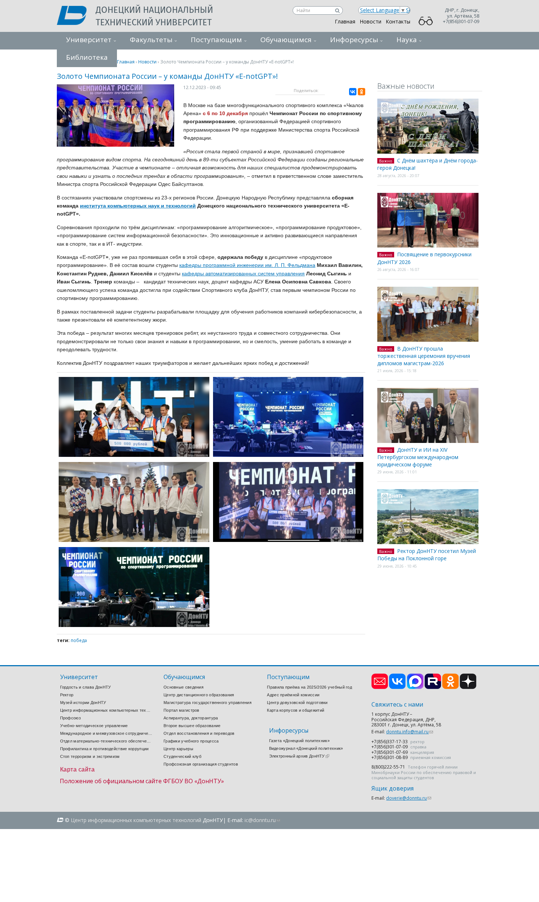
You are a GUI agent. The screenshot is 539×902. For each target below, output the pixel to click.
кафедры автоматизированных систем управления (243, 273)
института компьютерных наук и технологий (138, 206)
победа (79, 640)
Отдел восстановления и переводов (199, 733)
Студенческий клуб (182, 756)
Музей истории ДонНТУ (83, 702)
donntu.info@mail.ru (409, 732)
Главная (345, 21)
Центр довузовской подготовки (297, 702)
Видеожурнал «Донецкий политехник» (306, 748)
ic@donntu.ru (262, 820)
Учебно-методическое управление (94, 725)
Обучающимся (286, 39)
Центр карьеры (178, 749)
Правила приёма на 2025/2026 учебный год (309, 687)
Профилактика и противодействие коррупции (104, 749)
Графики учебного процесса (191, 741)
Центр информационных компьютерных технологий (106, 710)
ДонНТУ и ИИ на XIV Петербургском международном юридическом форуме (417, 457)
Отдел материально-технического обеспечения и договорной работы (106, 741)
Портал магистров (181, 710)
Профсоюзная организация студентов (201, 764)
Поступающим (216, 39)
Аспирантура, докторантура (191, 718)
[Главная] (76, 16)
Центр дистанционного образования (199, 695)
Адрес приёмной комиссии (293, 695)
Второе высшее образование (192, 725)
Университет (88, 39)
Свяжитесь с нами (397, 704)
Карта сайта (77, 769)
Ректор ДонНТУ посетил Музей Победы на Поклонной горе (426, 554)
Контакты (398, 21)
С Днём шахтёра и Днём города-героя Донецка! (427, 164)
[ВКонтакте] (352, 91)
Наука (406, 39)
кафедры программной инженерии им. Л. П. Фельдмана (247, 265)
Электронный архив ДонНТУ (299, 756)
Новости (370, 21)
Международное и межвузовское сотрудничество (106, 733)
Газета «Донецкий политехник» (299, 740)
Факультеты (151, 39)
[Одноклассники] (361, 91)
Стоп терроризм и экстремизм (90, 756)
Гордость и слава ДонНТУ (85, 687)
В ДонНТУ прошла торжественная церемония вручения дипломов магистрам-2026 (423, 356)
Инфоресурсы (354, 39)
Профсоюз (70, 718)
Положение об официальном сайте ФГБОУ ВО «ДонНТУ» (142, 781)
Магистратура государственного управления (208, 702)
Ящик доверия (392, 788)
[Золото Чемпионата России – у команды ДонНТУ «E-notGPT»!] (115, 144)
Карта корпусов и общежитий (295, 710)
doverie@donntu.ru (408, 798)
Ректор (67, 695)
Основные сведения (183, 687)
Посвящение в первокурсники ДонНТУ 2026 (424, 258)
